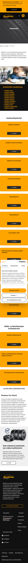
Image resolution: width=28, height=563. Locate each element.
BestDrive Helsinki (9, 92)
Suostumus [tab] (5, 265)
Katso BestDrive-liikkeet (12, 506)
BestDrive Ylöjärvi (9, 108)
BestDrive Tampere (10, 103)
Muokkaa (13, 295)
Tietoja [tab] (23, 265)
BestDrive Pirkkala (9, 99)
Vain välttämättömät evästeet (14, 300)
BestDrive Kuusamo (10, 97)
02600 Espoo (6, 520)
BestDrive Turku (9, 104)
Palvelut (6, 46)
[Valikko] (23, 15)
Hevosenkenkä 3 (7, 518)
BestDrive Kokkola (9, 96)
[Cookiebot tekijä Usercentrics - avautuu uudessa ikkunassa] (20, 262)
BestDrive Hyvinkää (10, 94)
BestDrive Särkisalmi (10, 101)
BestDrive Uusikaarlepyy (11, 106)
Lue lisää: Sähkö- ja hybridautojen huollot (14, 388)
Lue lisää (13, 9)
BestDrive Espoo (9, 90)
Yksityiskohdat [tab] (14, 265)
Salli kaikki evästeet (14, 290)
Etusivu (2, 46)
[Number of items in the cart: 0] (19, 15)
